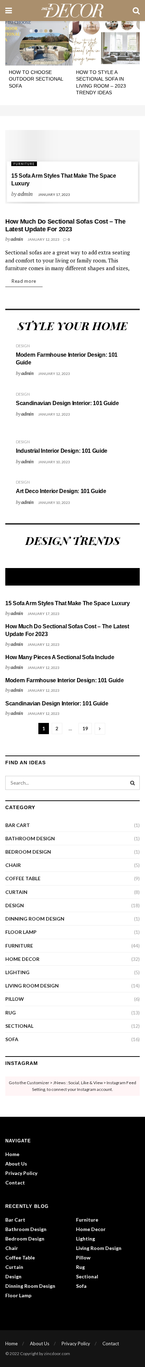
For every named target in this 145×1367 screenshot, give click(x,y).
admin (25, 194)
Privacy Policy (21, 1173)
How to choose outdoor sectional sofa (36, 79)
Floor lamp (21, 932)
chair (13, 865)
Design (23, 346)
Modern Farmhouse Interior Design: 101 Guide (64, 680)
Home (12, 1154)
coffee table (22, 878)
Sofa (11, 1039)
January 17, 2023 (54, 194)
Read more (24, 281)
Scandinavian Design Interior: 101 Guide (67, 403)
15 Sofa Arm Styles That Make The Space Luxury (67, 603)
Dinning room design (34, 919)
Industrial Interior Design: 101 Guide (61, 451)
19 (85, 728)
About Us (16, 1164)
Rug (10, 1013)
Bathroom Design (30, 838)
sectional (19, 1026)
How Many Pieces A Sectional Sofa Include (59, 657)
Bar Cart (17, 825)
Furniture (24, 164)
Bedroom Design (28, 852)
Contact (15, 1182)
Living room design (32, 986)
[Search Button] (133, 783)
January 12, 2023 (43, 239)
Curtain (16, 892)
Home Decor (22, 959)
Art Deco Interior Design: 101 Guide (61, 491)
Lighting (17, 972)
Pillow (14, 999)
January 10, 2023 (54, 462)
